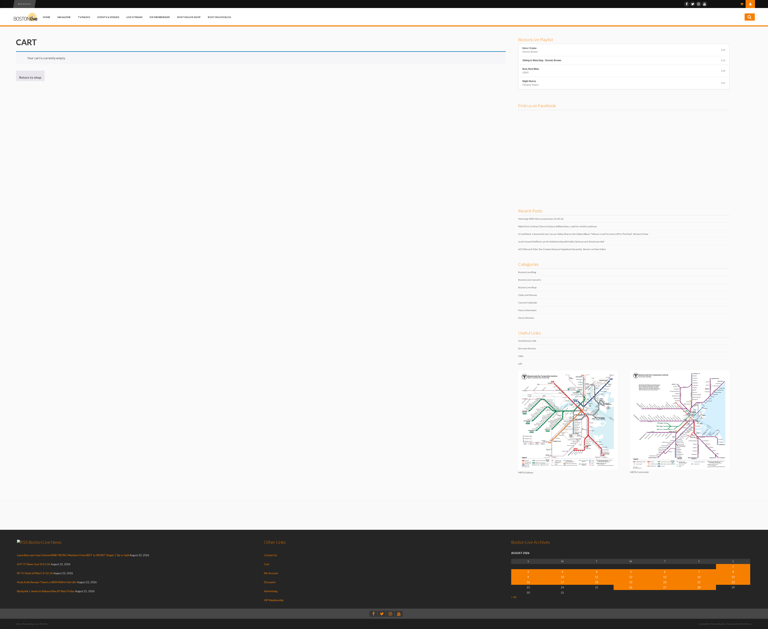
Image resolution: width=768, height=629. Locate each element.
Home (46, 17)
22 (733, 582)
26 (630, 587)
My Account (271, 573)
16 (528, 582)
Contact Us (270, 555)
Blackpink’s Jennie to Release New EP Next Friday (45, 591)
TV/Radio (84, 17)
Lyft (520, 363)
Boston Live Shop (189, 17)
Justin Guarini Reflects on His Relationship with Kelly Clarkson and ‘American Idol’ (561, 241)
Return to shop (30, 77)
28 (699, 587)
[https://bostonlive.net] (25, 20)
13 (664, 577)
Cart (266, 564)
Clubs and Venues (527, 294)
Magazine (64, 17)
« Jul (513, 597)
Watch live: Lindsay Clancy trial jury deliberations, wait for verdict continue (557, 226)
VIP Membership (159, 17)
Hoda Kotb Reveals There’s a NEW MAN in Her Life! (47, 582)
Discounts (270, 582)
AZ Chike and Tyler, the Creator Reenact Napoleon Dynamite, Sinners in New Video (562, 249)
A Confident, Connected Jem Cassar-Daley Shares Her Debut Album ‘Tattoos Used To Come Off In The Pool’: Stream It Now (583, 233)
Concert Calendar (527, 302)
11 (596, 577)
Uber (521, 356)
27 (664, 587)
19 (630, 582)
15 (733, 577)
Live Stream (134, 17)
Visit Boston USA (527, 340)
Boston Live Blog (219, 17)
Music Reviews (526, 317)
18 (596, 582)
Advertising (270, 591)
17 (562, 582)
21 (699, 582)
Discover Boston (527, 348)
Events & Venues (108, 17)
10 (562, 577)
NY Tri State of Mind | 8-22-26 (35, 573)
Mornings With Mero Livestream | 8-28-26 (540, 218)
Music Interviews (527, 310)
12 (630, 577)
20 (664, 582)
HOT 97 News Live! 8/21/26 (33, 564)
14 (699, 577)
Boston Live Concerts (529, 279)
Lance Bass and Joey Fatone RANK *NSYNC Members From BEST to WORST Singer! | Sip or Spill (73, 555)
